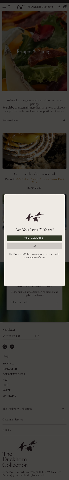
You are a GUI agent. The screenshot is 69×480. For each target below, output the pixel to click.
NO (34, 246)
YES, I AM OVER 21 (34, 238)
